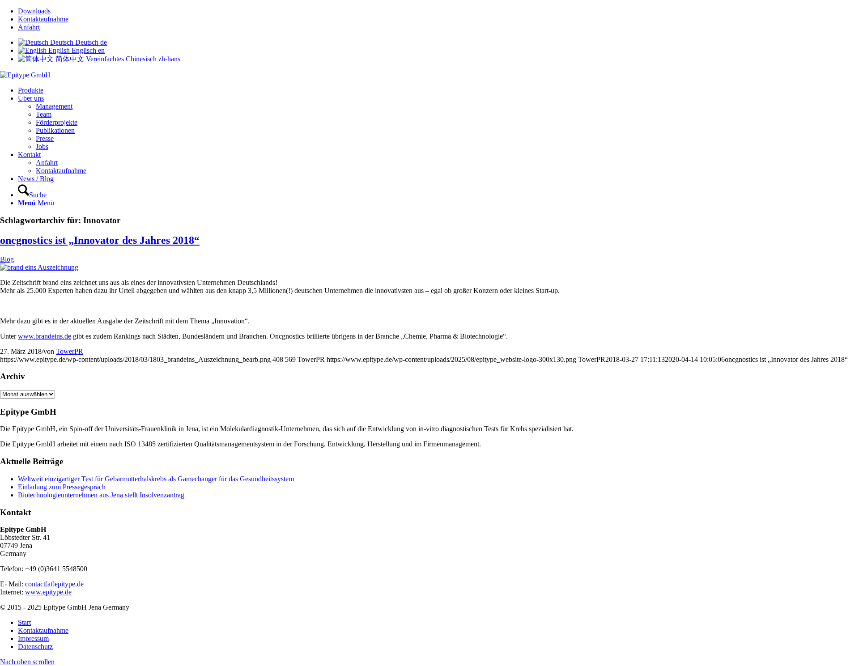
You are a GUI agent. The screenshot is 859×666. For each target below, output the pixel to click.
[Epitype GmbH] (25, 75)
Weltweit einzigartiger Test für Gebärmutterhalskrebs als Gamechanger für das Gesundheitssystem (156, 479)
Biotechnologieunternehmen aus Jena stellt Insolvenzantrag (101, 495)
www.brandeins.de (44, 336)
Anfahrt (29, 27)
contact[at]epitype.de (54, 584)
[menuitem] (438, 11)
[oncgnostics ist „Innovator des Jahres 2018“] (39, 267)
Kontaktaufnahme (43, 19)
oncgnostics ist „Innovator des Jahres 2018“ (100, 240)
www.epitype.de (48, 592)
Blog (7, 259)
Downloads (34, 11)
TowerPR (69, 351)
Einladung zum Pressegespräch (62, 487)
